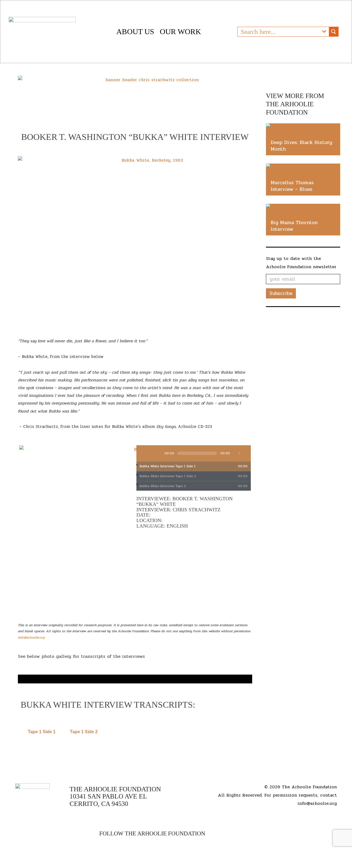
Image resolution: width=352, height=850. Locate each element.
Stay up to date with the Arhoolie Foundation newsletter (301, 262)
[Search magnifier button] (333, 31)
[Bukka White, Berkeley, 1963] (135, 678)
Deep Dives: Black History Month (301, 146)
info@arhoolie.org (317, 803)
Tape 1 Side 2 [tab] (84, 731)
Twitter (232, 833)
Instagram (242, 833)
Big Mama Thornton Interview (294, 226)
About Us (135, 31)
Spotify (251, 834)
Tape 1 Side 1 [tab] (42, 731)
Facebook (212, 833)
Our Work (180, 31)
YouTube (222, 833)
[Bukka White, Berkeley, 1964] (135, 675)
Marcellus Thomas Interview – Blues (292, 186)
